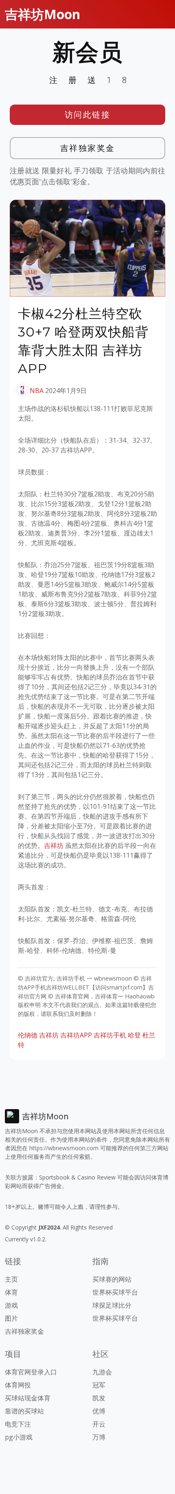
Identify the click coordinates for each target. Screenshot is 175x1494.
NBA (37, 390)
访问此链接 (88, 114)
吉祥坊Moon (42, 14)
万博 (98, 1437)
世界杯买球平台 (115, 1292)
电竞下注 (18, 1424)
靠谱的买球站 (24, 1411)
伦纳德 (27, 1035)
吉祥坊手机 (110, 1035)
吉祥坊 (53, 845)
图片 (11, 1318)
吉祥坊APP (76, 1035)
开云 (98, 1424)
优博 (98, 1411)
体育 (11, 1292)
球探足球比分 (111, 1305)
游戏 (11, 1305)
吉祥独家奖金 (87, 147)
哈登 (134, 1035)
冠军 (98, 1384)
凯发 (98, 1398)
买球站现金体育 (27, 1398)
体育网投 (18, 1384)
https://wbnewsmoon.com (63, 1148)
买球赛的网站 (111, 1279)
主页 (11, 1279)
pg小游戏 (19, 1437)
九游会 (102, 1371)
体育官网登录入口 (31, 1371)
